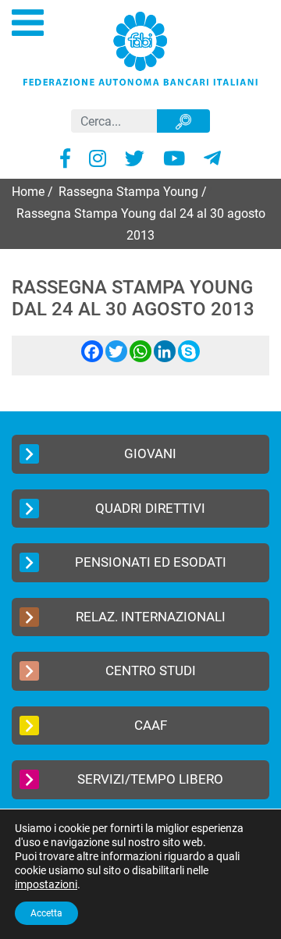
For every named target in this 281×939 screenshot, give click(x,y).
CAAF (150, 725)
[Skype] (189, 357)
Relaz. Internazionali (151, 616)
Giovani (150, 453)
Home (28, 191)
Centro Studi (150, 670)
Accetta (46, 913)
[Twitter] (116, 357)
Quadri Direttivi (150, 508)
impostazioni (46, 884)
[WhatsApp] (140, 357)
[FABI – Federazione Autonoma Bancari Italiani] (140, 48)
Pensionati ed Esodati (150, 562)
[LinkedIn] (165, 357)
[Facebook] (92, 357)
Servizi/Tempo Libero (150, 779)
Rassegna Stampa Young (128, 191)
